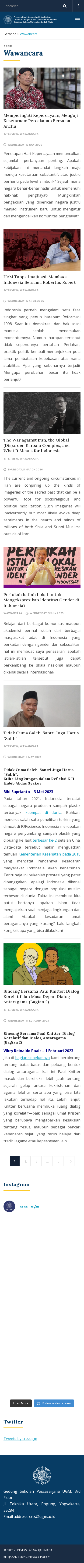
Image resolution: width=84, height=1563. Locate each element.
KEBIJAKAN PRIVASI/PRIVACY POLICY (27, 1557)
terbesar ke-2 (45, 840)
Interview (11, 134)
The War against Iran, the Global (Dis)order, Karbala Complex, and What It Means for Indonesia (37, 445)
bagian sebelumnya (32, 1057)
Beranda (10, 34)
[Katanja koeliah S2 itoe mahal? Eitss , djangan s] (42, 1284)
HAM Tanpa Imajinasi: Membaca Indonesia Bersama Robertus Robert (40, 279)
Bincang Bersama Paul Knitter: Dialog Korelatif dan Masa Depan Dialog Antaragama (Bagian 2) (41, 996)
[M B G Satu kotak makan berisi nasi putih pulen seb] (42, 1374)
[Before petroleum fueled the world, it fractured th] (42, 1329)
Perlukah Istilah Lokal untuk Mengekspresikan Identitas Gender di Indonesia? (41, 600)
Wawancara (29, 134)
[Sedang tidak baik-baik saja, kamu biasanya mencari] (42, 1239)
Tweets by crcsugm (20, 1438)
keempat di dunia (43, 812)
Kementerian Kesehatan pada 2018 (49, 854)
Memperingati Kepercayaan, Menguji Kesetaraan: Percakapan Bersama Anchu (41, 121)
